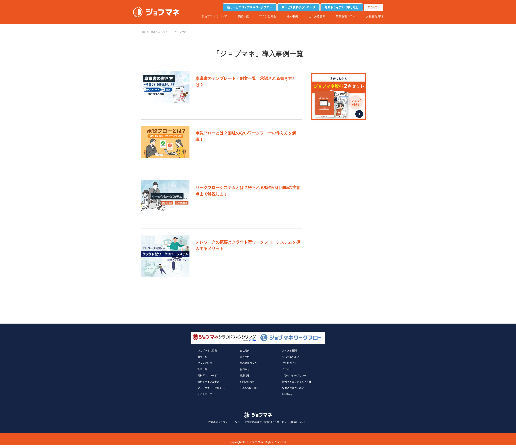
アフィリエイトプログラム (212, 388)
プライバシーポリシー (294, 375)
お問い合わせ (247, 381)
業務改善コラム (346, 16)
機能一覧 (243, 16)
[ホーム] (143, 25)
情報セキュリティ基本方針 (296, 381)
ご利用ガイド (289, 363)
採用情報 (245, 375)
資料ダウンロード (207, 375)
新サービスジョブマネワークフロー (249, 7)
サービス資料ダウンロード (298, 7)
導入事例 (292, 16)
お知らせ (245, 369)
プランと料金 (267, 16)
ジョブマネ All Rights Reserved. (266, 442)
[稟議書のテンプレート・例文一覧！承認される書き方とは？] (165, 92)
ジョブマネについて (214, 16)
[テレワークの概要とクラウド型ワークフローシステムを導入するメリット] (165, 256)
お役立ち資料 (374, 16)
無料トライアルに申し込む (342, 7)
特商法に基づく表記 (293, 388)
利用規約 (287, 394)
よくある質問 (316, 16)
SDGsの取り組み (249, 388)
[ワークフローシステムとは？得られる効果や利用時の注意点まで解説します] (165, 201)
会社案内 (245, 350)
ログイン (373, 7)
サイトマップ (205, 394)
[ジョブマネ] (156, 12)
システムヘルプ (290, 356)
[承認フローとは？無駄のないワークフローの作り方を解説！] (165, 147)
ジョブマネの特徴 (207, 350)
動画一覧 (202, 369)
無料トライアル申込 (208, 381)
